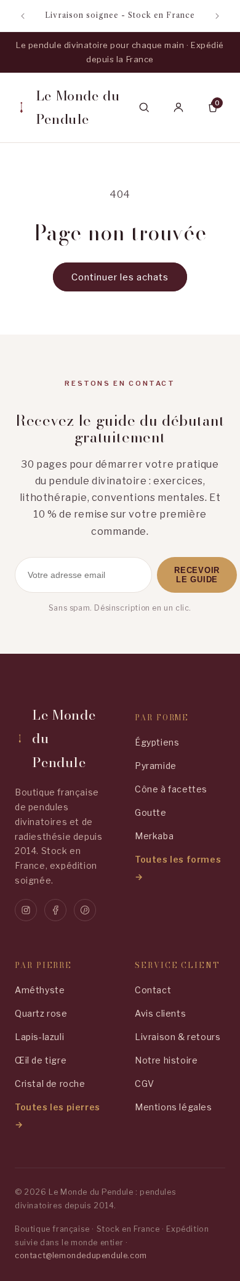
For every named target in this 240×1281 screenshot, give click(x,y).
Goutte (151, 812)
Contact (153, 990)
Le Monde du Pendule (78, 107)
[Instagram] (26, 910)
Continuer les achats (120, 277)
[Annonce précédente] (22, 16)
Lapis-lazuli (39, 1036)
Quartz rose (41, 1013)
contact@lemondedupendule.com (81, 1255)
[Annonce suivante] (217, 16)
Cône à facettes (171, 789)
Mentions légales (173, 1107)
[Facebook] (55, 910)
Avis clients (160, 1013)
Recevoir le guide (197, 575)
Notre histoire (166, 1060)
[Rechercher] (144, 107)
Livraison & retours (177, 1036)
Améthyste (40, 990)
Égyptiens (157, 742)
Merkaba (154, 836)
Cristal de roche (50, 1083)
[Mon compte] (178, 107)
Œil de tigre (40, 1060)
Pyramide (156, 765)
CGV (144, 1083)
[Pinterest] (85, 910)
